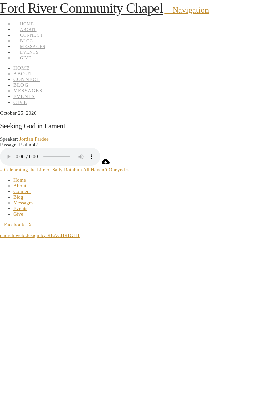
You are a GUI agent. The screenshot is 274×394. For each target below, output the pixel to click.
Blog (18, 197)
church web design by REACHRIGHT (40, 235)
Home (19, 180)
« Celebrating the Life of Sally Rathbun (41, 169)
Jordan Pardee (34, 139)
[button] (186, 10)
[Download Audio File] (106, 164)
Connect (22, 191)
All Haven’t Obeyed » (106, 169)
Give (18, 214)
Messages (23, 202)
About (19, 185)
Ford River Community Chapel (81, 8)
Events (20, 208)
